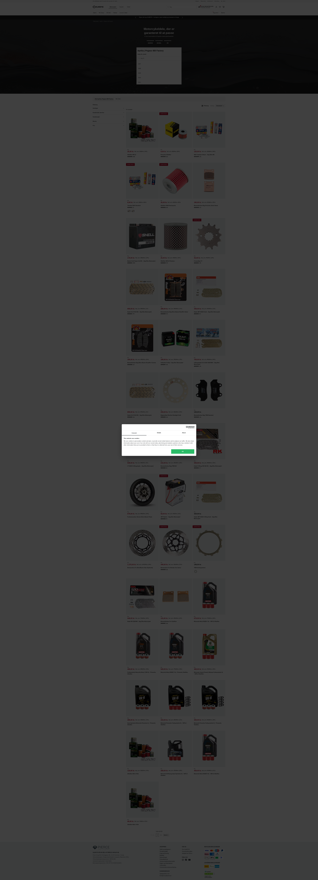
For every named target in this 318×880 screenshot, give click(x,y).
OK (183, 451)
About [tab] (184, 432)
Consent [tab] (134, 433)
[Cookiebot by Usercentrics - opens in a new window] (187, 427)
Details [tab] (159, 432)
